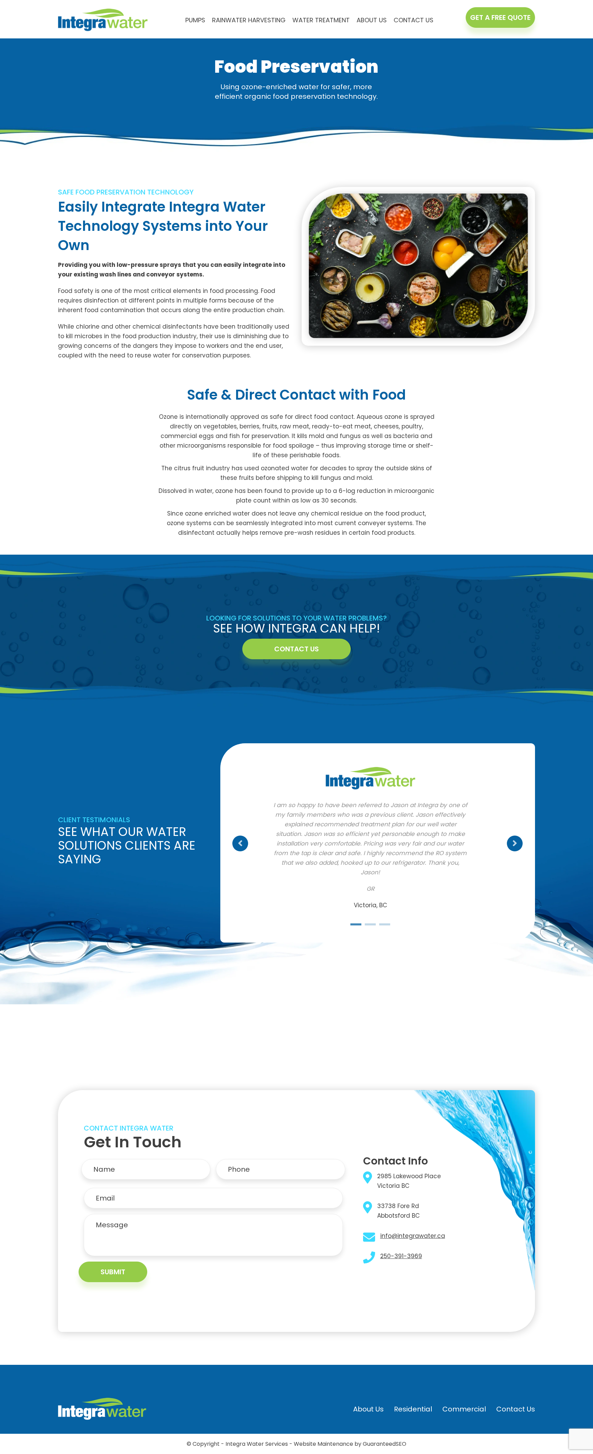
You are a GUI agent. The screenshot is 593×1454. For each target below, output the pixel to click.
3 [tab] (384, 925)
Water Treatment (321, 20)
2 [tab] (370, 925)
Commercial (464, 1409)
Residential (413, 1409)
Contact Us (413, 20)
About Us (372, 20)
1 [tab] (355, 925)
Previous (240, 843)
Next (515, 843)
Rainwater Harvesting (249, 20)
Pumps (195, 20)
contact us (296, 649)
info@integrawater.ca (412, 1236)
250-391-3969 (401, 1256)
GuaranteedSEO (384, 1444)
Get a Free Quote (500, 17)
